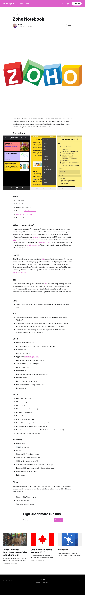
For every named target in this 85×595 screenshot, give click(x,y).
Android (15, 15)
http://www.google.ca (31, 356)
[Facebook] (44, 579)
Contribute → (46, 582)
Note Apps (8, 3)
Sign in (68, 3)
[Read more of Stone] (15, 25)
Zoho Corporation (30, 211)
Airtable (35, 237)
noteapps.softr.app (44, 242)
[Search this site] (63, 3)
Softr (14, 240)
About (27, 3)
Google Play (20, 214)
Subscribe (77, 3)
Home (21, 3)
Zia (46, 283)
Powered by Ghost (77, 581)
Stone (20, 24)
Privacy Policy (31, 214)
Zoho (43, 259)
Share (69, 25)
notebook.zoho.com (19, 272)
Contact (38, 582)
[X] (41, 579)
